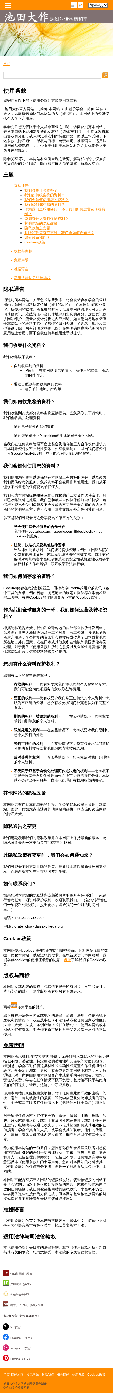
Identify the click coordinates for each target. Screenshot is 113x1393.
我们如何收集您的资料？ (44, 195)
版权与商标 (23, 251)
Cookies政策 (34, 242)
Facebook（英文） (21, 1337)
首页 (6, 64)
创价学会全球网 (20, 1294)
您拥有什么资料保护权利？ (46, 218)
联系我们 (48, 1374)
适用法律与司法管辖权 (32, 278)
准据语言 (21, 269)
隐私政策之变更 (37, 228)
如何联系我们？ (37, 237)
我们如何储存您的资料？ (44, 204)
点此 (67, 960)
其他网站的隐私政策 (41, 223)
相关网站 (63, 1374)
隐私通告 (21, 185)
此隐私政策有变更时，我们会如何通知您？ (59, 233)
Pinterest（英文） (21, 1358)
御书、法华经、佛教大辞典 (26, 1305)
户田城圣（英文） (21, 1284)
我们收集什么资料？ (41, 190)
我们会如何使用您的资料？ (46, 200)
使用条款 (78, 1374)
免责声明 (21, 260)
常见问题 (32, 1374)
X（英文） (16, 1327)
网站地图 (17, 1374)
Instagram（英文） (21, 1348)
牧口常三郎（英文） (22, 1273)
